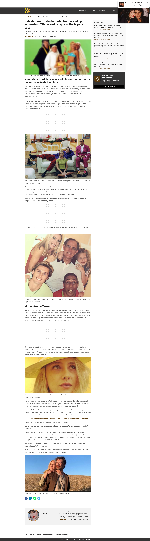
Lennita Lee (30, 36)
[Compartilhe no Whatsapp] (34, 498)
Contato (38, 534)
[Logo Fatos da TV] (28, 10)
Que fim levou (101, 10)
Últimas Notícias (83, 10)
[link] (33, 515)
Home (26, 534)
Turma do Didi (34, 503)
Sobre (32, 534)
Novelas (92, 10)
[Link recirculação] (121, 4)
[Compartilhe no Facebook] (26, 498)
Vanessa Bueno (44, 503)
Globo (26, 503)
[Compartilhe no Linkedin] (30, 498)
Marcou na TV (112, 10)
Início (26, 16)
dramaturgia (62, 519)
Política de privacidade (62, 534)
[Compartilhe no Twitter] (38, 498)
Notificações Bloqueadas (109, 86)
